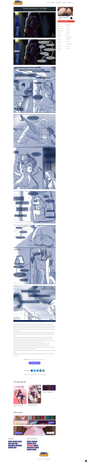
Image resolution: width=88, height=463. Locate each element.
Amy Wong (11, 447)
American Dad (34, 441)
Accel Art (15, 441)
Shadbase (59, 48)
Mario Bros (68, 41)
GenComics (26, 10)
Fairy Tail (67, 32)
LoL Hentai (68, 39)
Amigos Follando (11, 445)
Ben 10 (67, 26)
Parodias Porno (35, 359)
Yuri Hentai (70, 2)
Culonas (29, 359)
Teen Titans (68, 48)
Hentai (59, 37)
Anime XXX (53, 2)
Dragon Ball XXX (60, 30)
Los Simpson (60, 41)
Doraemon (68, 28)
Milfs (32, 359)
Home (48, 2)
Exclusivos (64, 2)
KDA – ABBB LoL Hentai (32, 405)
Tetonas (43, 359)
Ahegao (19, 441)
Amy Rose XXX (18, 445)
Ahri (9, 443)
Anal (15, 447)
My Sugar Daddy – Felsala (18, 405)
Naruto (59, 43)
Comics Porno (58, 2)
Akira (16, 443)
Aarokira (10, 441)
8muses (29, 441)
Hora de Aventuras (69, 37)
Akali (13, 443)
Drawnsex (68, 30)
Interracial (59, 39)
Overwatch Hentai (69, 43)
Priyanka (40, 359)
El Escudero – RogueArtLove (48, 392)
